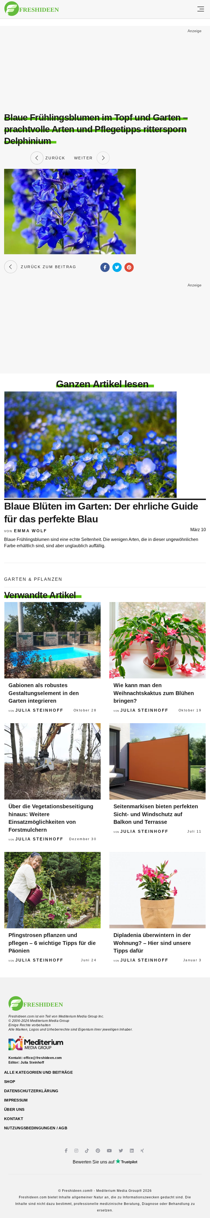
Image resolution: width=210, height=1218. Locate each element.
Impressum (16, 1100)
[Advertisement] (105, 67)
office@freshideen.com (43, 1058)
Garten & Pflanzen (33, 579)
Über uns (14, 1109)
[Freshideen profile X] (121, 1150)
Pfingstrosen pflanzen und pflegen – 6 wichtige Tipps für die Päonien (52, 943)
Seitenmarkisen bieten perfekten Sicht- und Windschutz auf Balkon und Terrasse (155, 814)
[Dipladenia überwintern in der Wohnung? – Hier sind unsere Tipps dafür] (157, 890)
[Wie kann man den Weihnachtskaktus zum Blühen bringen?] (157, 640)
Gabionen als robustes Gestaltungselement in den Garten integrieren (43, 693)
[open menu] (201, 9)
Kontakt (13, 1119)
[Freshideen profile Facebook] (67, 1150)
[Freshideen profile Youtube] (110, 1150)
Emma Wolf (30, 530)
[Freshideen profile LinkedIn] (132, 1150)
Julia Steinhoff (39, 710)
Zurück (54, 158)
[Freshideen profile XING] (143, 1150)
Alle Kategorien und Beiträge (38, 1072)
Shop (9, 1081)
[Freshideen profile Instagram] (77, 1150)
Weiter (85, 158)
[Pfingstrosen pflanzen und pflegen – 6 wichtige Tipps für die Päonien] (52, 890)
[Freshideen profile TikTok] (87, 1150)
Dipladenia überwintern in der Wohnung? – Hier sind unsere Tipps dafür (152, 943)
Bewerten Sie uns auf (94, 1162)
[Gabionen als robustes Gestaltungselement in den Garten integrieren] (52, 640)
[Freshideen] (31, 8)
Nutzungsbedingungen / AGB (35, 1128)
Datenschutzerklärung (31, 1091)
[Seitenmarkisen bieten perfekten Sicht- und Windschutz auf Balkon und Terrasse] (157, 761)
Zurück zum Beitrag (46, 267)
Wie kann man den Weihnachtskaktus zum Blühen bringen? (153, 693)
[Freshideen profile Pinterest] (98, 1150)
